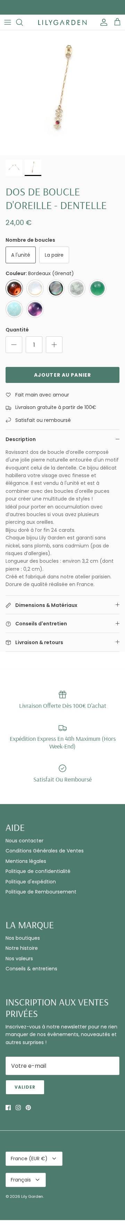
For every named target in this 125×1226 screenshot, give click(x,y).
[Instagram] (18, 1107)
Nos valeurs (19, 958)
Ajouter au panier (62, 374)
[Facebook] (8, 1107)
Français (21, 1179)
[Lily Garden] (62, 22)
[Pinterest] (28, 1107)
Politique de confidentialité (38, 871)
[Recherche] (23, 22)
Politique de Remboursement (41, 891)
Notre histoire (22, 948)
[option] (62, 92)
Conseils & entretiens (31, 968)
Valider (25, 1087)
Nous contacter (24, 840)
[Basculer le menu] (7, 22)
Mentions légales (26, 861)
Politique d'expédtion (31, 881)
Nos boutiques (23, 938)
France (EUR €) (29, 1158)
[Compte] (102, 22)
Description (21, 439)
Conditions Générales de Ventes (45, 850)
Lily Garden (32, 1196)
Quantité (17, 330)
